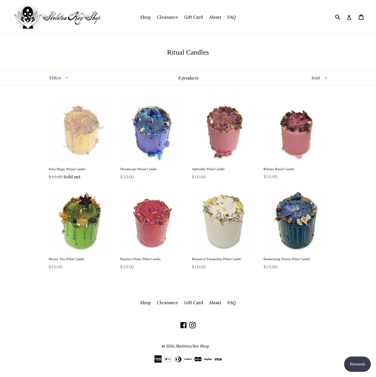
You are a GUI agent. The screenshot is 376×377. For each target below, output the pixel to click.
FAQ (231, 17)
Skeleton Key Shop (192, 346)
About (215, 17)
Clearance (167, 17)
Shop (145, 17)
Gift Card (193, 17)
